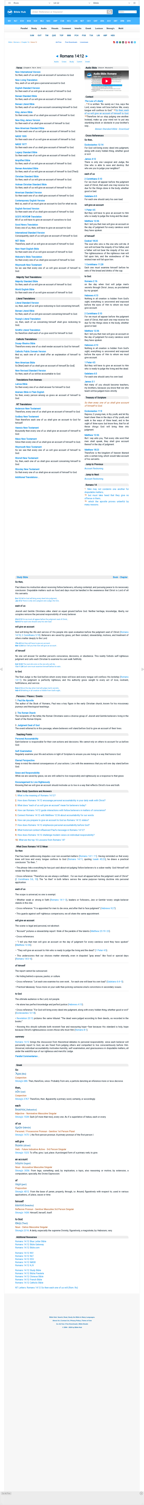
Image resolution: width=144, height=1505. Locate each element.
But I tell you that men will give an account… (36, 646)
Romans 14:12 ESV (24, 1259)
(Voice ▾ (100, 68)
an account (105, 113)
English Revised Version (27, 208)
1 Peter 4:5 (90, 210)
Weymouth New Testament (28, 265)
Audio (56, 62)
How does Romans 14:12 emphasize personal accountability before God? (53, 825)
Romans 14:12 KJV (24, 1265)
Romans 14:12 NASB (25, 1262)
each (126, 110)
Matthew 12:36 (92, 221)
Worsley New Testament (27, 469)
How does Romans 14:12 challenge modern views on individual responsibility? (56, 835)
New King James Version (27, 120)
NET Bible (20, 240)
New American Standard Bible (29, 128)
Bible (10, 42)
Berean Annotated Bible (26, 168)
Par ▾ (34, 68)
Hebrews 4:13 (91, 295)
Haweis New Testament (27, 427)
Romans (17, 42)
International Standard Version (30, 232)
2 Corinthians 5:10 (93, 179)
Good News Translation (26, 224)
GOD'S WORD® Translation (28, 216)
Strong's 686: (22, 1081)
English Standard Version (27, 88)
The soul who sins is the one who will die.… (36, 664)
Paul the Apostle (25, 700)
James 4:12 (90, 159)
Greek (87, 62)
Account (88, 468)
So (116, 110)
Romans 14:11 (75, 859)
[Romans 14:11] (3, 675)
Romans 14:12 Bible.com (27, 1247)
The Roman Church (26, 713)
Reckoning (98, 468)
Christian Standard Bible (27, 176)
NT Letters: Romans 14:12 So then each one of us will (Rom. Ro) (46, 1287)
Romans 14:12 (22, 1042)
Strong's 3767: (22, 1099)
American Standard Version (28, 192)
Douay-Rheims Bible (25, 343)
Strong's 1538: (22, 1117)
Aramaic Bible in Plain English (29, 392)
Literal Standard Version (27, 302)
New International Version (27, 72)
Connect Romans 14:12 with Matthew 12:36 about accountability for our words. (55, 815)
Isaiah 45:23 (99, 859)
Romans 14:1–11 (87, 856)
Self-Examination (23, 751)
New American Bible (25, 362)
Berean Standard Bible (26, 96)
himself (117, 113)
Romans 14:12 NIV (24, 1253)
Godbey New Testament (27, 416)
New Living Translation (26, 80)
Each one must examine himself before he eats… (38, 667)
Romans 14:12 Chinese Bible (29, 1276)
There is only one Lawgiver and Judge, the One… (37, 601)
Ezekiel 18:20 (91, 241)
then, (121, 110)
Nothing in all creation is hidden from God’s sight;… (38, 691)
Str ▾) (39, 68)
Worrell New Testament (26, 458)
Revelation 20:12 (25, 1018)
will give (94, 113)
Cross (64, 62)
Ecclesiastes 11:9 (93, 411)
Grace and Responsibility (27, 772)
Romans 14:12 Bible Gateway (29, 1244)
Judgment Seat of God (28, 725)
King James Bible (23, 112)
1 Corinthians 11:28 (94, 264)
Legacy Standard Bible (26, 152)
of (112, 113)
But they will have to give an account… (33, 643)
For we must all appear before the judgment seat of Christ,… (42, 619)
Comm (79, 62)
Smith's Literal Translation (27, 330)
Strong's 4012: (22, 1191)
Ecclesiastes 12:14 (94, 144)
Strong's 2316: (22, 1230)
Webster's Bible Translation (28, 257)
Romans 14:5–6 (23, 958)
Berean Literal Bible (24, 104)
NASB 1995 (21, 136)
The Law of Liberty (94, 101)
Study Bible (22, 577)
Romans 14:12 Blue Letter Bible (30, 1241)
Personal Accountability (26, 738)
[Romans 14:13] (140, 675)
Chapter (124, 577)
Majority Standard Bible (26, 281)
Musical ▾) (109, 68)
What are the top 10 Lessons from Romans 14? (42, 840)
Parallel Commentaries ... (27, 1056)
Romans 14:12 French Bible (28, 1279)
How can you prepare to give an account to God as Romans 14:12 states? (53, 820)
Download (124, 129)
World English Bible (24, 289)
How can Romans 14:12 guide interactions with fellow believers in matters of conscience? (61, 810)
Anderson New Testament (28, 408)
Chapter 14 (25, 42)
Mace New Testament (26, 439)
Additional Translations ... (27, 477)
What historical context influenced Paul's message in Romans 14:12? (51, 830)
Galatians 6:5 (91, 196)
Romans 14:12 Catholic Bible (29, 1282)
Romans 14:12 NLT (24, 1256)
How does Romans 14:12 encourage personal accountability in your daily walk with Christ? (61, 800)
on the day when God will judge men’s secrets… (37, 688)
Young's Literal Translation (28, 319)
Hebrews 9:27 (108, 908)
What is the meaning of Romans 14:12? (36, 795)
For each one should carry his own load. (33, 622)
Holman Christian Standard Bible (31, 184)
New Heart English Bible (27, 248)
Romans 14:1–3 (59, 900)
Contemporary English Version (30, 200)
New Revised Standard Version (30, 370)
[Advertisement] (74, 555)
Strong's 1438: (22, 1212)
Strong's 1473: (22, 1134)
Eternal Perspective (25, 760)
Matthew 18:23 (92, 449)
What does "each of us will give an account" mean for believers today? (51, 805)
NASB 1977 (21, 144)
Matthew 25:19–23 (100, 931)
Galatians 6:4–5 (114, 981)
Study (71, 62)
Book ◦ (116, 577)
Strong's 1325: (22, 1152)
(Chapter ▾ (27, 68)
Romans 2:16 (91, 281)
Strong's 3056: (23, 1170)
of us (87, 113)
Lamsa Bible (21, 384)
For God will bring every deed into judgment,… (36, 598)
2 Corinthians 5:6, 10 (26, 879)
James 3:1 (90, 381)
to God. (125, 113)
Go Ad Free (6, 1493)
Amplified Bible (22, 160)
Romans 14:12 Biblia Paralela (29, 1273)
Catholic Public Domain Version (30, 351)
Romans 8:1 (81, 1030)
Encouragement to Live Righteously (32, 782)
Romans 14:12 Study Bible (28, 1270)
